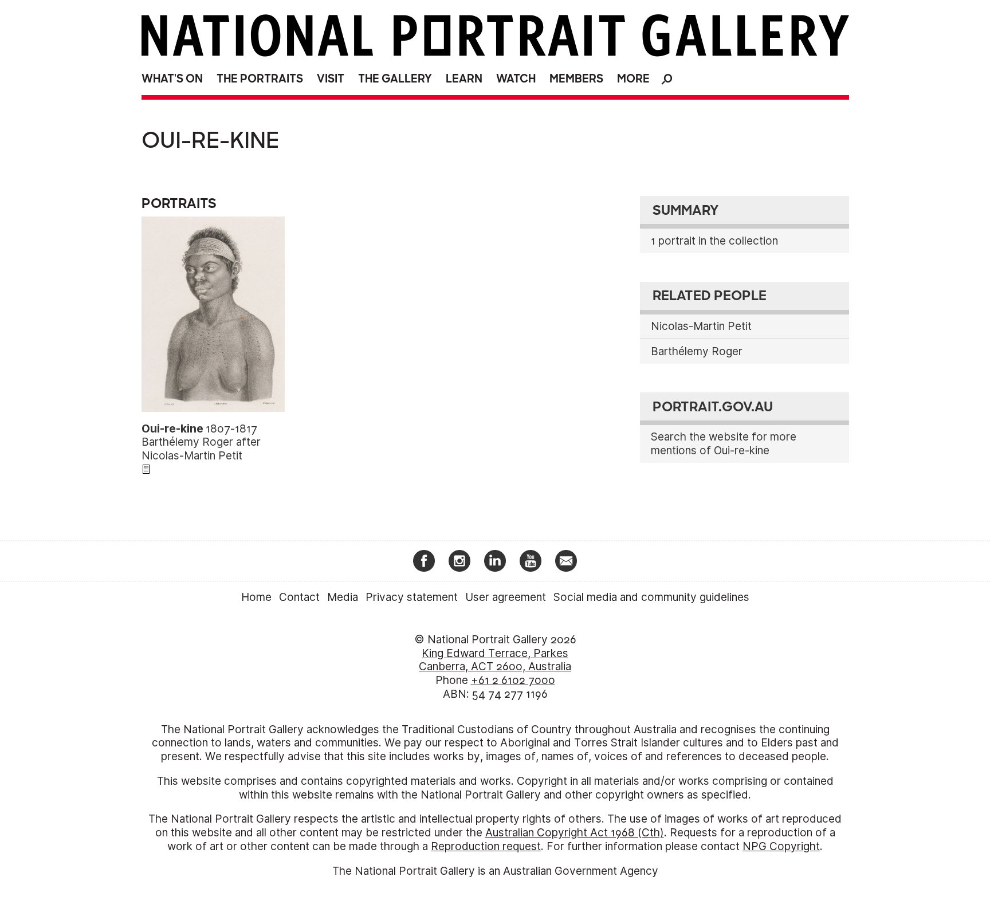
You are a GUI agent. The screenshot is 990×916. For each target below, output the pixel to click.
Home (256, 597)
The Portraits (260, 79)
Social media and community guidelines (651, 597)
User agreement (505, 597)
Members (576, 79)
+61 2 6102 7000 (513, 680)
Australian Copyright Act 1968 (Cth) (574, 832)
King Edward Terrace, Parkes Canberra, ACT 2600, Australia (495, 660)
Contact (299, 597)
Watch (516, 79)
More (633, 79)
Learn (464, 79)
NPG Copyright (781, 846)
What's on (172, 79)
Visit (330, 79)
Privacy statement (412, 597)
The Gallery (395, 79)
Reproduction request (486, 846)
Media (342, 597)
